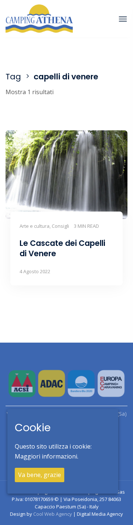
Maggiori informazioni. (46, 456)
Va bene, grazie (39, 475)
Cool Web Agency (52, 514)
